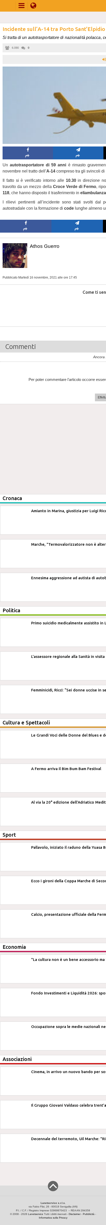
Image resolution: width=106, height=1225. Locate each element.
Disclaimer (75, 1214)
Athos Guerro (44, 246)
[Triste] (77, 307)
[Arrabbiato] (26, 307)
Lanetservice (35, 1214)
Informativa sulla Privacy (53, 1217)
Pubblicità (88, 1214)
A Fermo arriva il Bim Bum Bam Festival (66, 768)
